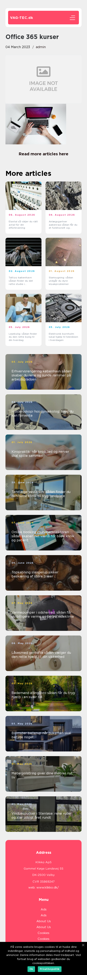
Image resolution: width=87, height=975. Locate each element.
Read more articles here (43, 153)
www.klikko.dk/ (47, 887)
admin (41, 47)
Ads (44, 909)
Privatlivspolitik (49, 969)
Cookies (43, 933)
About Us (43, 921)
